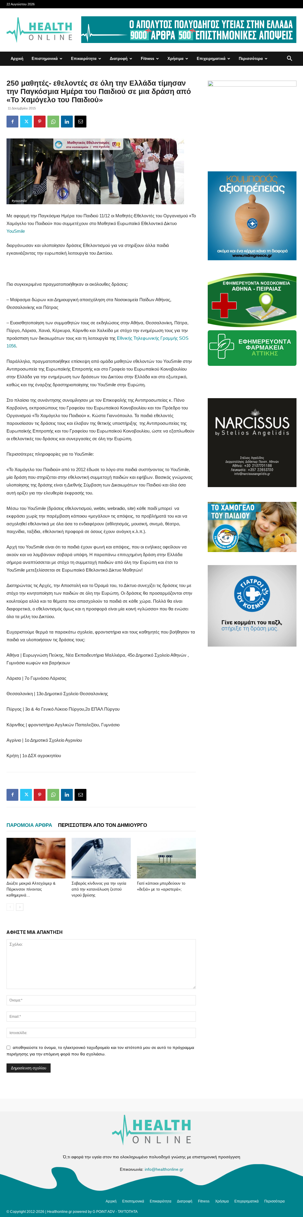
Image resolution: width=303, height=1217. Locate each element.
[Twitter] (26, 121)
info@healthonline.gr (164, 1169)
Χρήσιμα (175, 58)
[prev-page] (10, 907)
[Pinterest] (40, 121)
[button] (289, 59)
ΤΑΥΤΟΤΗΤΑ (128, 1212)
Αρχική (17, 58)
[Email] (80, 121)
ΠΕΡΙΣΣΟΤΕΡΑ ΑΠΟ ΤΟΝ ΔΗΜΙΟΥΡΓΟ (102, 825)
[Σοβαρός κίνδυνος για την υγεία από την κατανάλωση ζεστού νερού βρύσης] (101, 858)
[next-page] (19, 907)
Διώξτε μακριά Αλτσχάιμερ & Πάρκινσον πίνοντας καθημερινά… (31, 889)
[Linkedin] (67, 121)
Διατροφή (119, 58)
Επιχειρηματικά (211, 58)
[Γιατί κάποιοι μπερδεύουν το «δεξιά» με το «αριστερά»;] (166, 858)
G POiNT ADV (104, 1212)
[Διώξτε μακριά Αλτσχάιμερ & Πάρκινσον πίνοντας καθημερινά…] (36, 858)
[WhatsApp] (53, 121)
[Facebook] (12, 121)
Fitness (147, 58)
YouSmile (16, 231)
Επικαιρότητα (83, 58)
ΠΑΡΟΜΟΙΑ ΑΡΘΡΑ (29, 825)
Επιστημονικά (45, 58)
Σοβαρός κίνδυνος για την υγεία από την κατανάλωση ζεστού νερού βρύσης (99, 889)
